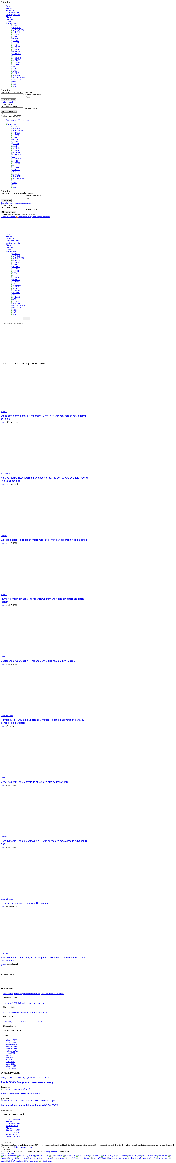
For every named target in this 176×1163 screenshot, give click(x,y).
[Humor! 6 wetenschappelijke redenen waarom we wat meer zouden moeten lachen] (46, 573)
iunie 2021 (10, 1057)
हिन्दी (74, 1158)
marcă (3, 422)
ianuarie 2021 (11, 1068)
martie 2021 (10, 1064)
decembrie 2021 (12, 1044)
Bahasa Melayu (121, 1158)
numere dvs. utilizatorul (32, 95)
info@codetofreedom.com (22, 1147)
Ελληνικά (23, 1158)
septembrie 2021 (12, 1051)
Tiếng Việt (142, 1158)
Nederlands (12, 1156)
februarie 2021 (11, 1066)
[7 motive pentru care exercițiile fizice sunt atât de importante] (46, 756)
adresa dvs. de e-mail (31, 109)
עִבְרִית (36, 1158)
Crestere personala (13, 15)
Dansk (166, 1158)
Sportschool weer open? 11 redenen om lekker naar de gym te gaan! (38, 660)
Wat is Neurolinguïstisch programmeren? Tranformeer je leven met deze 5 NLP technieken (33, 994)
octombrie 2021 (12, 1049)
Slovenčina (152, 1156)
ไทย (133, 1158)
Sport (3, 657)
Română (11, 1154)
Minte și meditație (12, 13)
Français (72, 1156)
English (45, 1156)
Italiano (98, 1156)
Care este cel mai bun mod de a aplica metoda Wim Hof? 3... (30, 1105)
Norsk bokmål (19, 1161)
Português (112, 1156)
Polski (124, 1156)
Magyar (138, 1156)
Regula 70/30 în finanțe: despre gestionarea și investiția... (28, 1082)
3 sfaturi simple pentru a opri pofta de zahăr (25, 903)
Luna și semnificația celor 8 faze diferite (20, 1093)
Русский (62, 1158)
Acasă (8, 6)
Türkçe (48, 1158)
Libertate (9, 21)
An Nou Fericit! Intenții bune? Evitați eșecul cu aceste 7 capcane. (25, 1012)
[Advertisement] (44, 223)
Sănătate (9, 8)
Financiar (9, 19)
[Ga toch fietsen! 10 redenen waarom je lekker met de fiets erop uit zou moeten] (46, 514)
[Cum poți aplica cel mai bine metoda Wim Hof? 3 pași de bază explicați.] (29, 1100)
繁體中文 (103, 1158)
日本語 (153, 1158)
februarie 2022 (11, 1040)
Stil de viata (10, 10)
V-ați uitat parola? (7, 102)
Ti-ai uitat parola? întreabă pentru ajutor (16, 203)
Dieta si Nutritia (7, 716)
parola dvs (27, 97)
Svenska (35, 1161)
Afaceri (8, 17)
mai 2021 (9, 1060)
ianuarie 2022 (11, 1042)
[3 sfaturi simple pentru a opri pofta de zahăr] (46, 877)
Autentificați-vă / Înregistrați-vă (17, 120)
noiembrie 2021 (12, 1047)
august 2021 (10, 1053)
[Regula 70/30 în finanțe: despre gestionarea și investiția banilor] (25, 1078)
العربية (13, 1158)
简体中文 (87, 1158)
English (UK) (29, 1156)
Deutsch (59, 1156)
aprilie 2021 (10, 1062)
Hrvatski (164, 1156)
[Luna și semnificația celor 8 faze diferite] (17, 1089)
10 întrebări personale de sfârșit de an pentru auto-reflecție (23, 1022)
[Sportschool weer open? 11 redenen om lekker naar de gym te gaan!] (46, 635)
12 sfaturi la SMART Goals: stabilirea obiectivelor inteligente (24, 1003)
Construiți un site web (51, 1151)
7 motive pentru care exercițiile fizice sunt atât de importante (34, 781)
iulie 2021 (9, 1055)
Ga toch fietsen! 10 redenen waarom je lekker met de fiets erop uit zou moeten (44, 539)
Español (86, 1156)
